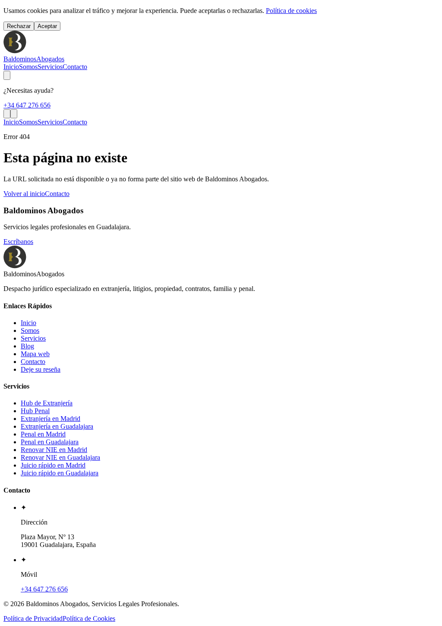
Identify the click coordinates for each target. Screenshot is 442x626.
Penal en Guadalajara (50, 442)
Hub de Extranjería (47, 403)
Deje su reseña (40, 369)
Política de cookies (291, 10)
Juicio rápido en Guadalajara (59, 473)
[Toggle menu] (13, 113)
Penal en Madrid (43, 434)
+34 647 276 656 (27, 105)
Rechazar (19, 26)
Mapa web (35, 353)
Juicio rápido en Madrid (53, 465)
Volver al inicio (24, 193)
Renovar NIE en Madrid (54, 449)
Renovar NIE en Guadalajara (60, 457)
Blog (27, 346)
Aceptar (47, 26)
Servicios (50, 66)
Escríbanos (18, 241)
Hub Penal (35, 410)
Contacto (75, 66)
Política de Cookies (89, 618)
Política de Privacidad (33, 618)
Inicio (11, 66)
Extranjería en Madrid (50, 418)
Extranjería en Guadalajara (57, 426)
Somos (28, 66)
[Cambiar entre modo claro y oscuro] (6, 75)
